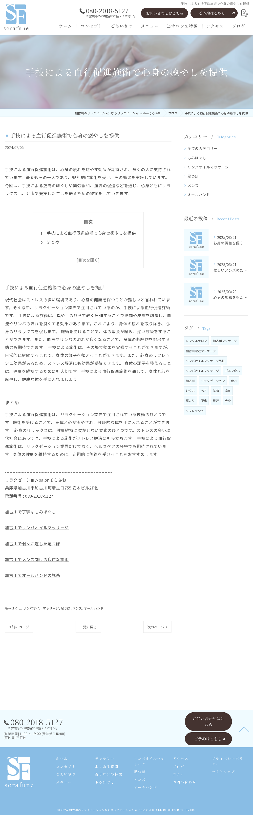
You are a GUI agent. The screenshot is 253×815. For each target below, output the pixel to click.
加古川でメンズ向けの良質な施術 (37, 559)
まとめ (53, 242)
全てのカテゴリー (203, 148)
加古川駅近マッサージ (201, 351)
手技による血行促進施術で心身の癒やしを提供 (91, 233)
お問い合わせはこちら (165, 13)
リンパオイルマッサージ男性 (205, 361)
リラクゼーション (213, 381)
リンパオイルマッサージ (41, 608)
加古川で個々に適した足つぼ (32, 544)
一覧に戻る (88, 626)
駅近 (216, 400)
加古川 (190, 381)
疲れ (234, 381)
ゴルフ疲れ (232, 370)
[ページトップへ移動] (244, 729)
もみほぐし (13, 608)
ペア (204, 390)
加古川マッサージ (225, 341)
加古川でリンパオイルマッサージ (37, 527)
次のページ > (157, 626)
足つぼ (66, 608)
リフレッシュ (195, 410)
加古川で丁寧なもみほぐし (30, 512)
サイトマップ (223, 771)
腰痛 (204, 400)
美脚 (216, 390)
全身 (228, 400)
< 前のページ (19, 626)
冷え (228, 390)
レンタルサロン (196, 341)
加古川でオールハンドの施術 (32, 575)
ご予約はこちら (212, 13)
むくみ (190, 390)
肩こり (190, 400)
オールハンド (94, 608)
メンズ (77, 608)
